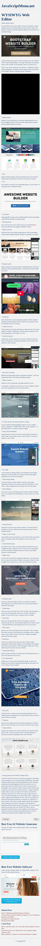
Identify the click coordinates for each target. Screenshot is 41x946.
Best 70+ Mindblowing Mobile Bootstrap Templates (15, 913)
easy (35, 546)
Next (36, 819)
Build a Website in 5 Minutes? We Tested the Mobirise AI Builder (19, 934)
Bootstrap (32, 225)
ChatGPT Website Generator (10, 857)
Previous (6, 819)
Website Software (22, 866)
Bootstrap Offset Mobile (7, 921)
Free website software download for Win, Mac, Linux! (11, 900)
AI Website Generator (24, 824)
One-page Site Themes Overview (10, 919)
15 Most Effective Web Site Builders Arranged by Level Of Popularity (20, 915)
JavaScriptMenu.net (18, 6)
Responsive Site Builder (7, 917)
